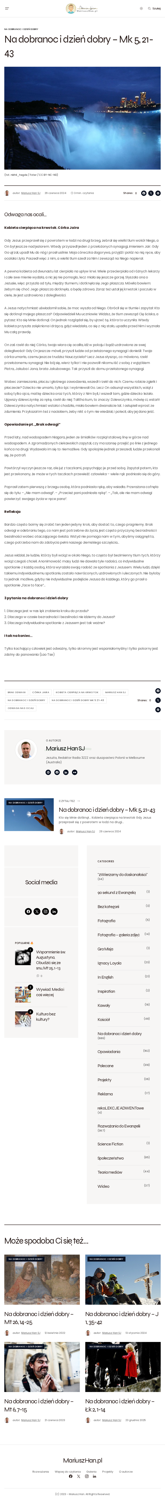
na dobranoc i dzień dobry (26, 700)
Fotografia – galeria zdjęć (119, 934)
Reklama (105, 1093)
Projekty (104, 1079)
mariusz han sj (115, 692)
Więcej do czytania (68, 1472)
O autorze (126, 1472)
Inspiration (106, 991)
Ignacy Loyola (109, 963)
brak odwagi (17, 692)
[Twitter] (37, 911)
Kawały (104, 1005)
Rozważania (40, 1472)
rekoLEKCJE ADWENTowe (121, 1108)
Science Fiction (110, 1143)
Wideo (103, 1186)
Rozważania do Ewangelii (119, 1126)
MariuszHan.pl (82, 1460)
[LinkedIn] (54, 911)
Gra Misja (105, 948)
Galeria (91, 1472)
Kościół (104, 1019)
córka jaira (40, 692)
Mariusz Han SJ (65, 748)
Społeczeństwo (111, 1158)
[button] (6, 8)
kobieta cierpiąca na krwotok (77, 692)
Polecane (105, 1065)
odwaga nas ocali (21, 708)
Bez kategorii (108, 906)
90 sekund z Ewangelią (117, 892)
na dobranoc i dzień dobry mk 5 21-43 (78, 700)
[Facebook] (28, 911)
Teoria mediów (110, 1172)
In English (105, 977)
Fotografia (106, 920)
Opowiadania (109, 1051)
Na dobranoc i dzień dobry (21, 29)
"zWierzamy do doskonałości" (123, 874)
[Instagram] (45, 911)
